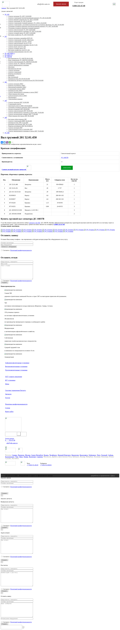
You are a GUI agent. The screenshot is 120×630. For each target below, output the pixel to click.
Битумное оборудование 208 (17, 119)
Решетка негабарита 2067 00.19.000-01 (20, 126)
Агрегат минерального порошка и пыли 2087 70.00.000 (26, 112)
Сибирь (110, 455)
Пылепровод (12, 97)
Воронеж (21, 455)
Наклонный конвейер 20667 (17, 87)
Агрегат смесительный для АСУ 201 (20, 43)
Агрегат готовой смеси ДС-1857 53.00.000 (21, 33)
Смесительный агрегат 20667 (17, 95)
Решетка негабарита (14, 73)
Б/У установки (10, 380)
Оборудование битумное (16, 94)
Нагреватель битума (14, 68)
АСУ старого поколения (13, 377)
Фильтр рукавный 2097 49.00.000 (19, 109)
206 (5, 82)
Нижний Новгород (64, 455)
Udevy (113, 475)
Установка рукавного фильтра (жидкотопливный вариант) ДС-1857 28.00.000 (33, 26)
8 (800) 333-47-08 (59, 224)
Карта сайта (9, 411)
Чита (98, 455)
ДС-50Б (6, 133)
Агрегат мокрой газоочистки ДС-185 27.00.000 (23, 19)
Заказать (67, 168)
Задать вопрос (9, 438)
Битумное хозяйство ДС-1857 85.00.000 (20, 35)
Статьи (7, 408)
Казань (46, 455)
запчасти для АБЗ (34, 223)
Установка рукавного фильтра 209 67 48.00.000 (23, 107)
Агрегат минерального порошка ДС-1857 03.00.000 (24, 31)
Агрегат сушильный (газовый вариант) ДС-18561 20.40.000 (27, 23)
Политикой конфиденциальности (21, 250)
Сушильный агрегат (14, 104)
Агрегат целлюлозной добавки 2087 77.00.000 (23, 114)
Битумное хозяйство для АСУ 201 (19, 50)
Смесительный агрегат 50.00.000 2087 (20, 129)
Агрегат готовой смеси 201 (17, 48)
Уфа (16, 457)
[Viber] (7, 142)
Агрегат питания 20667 (15, 84)
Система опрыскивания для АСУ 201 (20, 51)
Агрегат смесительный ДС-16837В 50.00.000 (22, 62)
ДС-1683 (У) (8, 55)
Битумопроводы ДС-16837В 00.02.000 (20, 58)
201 (5, 36)
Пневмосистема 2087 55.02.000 (18, 122)
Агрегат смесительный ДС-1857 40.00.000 (21, 30)
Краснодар (75, 455)
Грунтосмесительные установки (16, 370)
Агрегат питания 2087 (15, 128)
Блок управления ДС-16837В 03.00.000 (20, 60)
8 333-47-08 (79, 6)
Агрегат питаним (13, 70)
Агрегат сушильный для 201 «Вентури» (21, 40)
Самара (14, 455)
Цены (7, 384)
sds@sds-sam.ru (12, 443)
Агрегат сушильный (14, 72)
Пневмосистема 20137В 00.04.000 (19, 79)
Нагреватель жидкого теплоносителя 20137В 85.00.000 (25, 80)
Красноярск (84, 455)
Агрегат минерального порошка (18, 65)
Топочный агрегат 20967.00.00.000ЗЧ (20, 106)
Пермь (26, 457)
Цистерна (11, 67)
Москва (27, 455)
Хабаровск (92, 455)
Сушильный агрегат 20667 (16, 89)
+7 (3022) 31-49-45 (32, 465)
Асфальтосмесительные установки (17, 363)
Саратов (40, 457)
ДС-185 (6, 14)
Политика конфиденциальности (16, 404)
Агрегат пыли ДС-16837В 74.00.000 (19, 63)
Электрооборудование (15, 99)
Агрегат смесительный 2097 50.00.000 (20, 111)
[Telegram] (4, 142)
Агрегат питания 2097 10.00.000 (18, 102)
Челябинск (53, 455)
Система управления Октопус (15, 390)
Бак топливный (13, 77)
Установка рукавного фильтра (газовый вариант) (23, 28)
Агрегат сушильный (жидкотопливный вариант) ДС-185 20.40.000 (29, 18)
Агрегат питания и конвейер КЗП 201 (20, 38)
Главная (3, 8)
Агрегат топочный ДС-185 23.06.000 (20, 21)
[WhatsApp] (10, 142)
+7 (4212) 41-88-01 (46, 465)
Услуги (7, 398)
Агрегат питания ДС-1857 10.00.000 (19, 16)
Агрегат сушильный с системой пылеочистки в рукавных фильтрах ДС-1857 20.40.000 (36, 24)
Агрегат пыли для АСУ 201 (17, 46)
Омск (21, 457)
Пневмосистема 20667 (15, 90)
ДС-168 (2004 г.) (9, 53)
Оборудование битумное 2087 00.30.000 (21, 116)
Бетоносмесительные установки (16, 366)
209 (5, 100)
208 (5, 117)
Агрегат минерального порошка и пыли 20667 (23, 92)
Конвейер (11, 75)
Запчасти (8, 394)
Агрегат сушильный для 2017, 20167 (20, 41)
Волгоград (32, 457)
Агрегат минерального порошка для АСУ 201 (23, 45)
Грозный (104, 455)
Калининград (9, 457)
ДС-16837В (8, 57)
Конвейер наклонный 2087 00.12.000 (20, 124)
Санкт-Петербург (37, 455)
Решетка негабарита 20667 (16, 85)
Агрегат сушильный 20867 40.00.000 (20, 121)
